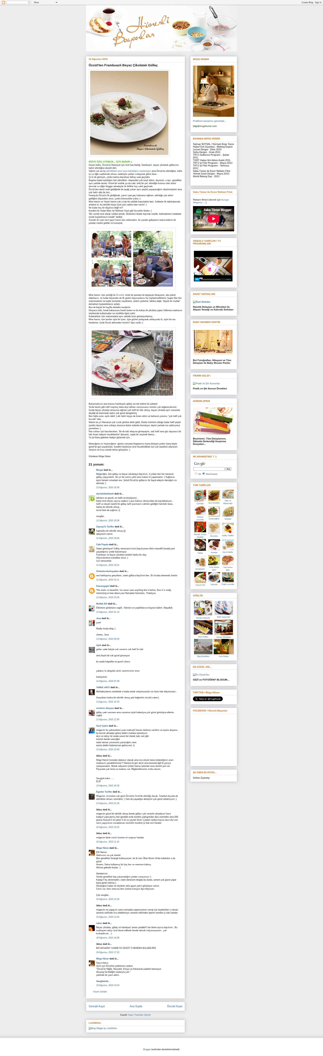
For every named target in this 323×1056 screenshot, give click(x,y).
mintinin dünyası (105, 708)
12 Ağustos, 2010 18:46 (107, 538)
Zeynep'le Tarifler (105, 526)
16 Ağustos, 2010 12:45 (107, 917)
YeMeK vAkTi (103, 687)
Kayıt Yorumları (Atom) (139, 1015)
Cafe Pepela (102, 544)
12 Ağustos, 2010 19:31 (107, 565)
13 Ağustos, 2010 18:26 (107, 785)
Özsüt (119, 295)
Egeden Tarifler (104, 792)
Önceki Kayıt (174, 1006)
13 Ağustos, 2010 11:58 (107, 719)
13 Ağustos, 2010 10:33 (107, 702)
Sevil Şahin (102, 726)
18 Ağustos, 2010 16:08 (107, 937)
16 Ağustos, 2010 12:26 (107, 899)
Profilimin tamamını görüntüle (208, 121)
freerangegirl (103, 586)
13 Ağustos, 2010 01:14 (107, 612)
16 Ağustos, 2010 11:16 (107, 841)
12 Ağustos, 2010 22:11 (107, 579)
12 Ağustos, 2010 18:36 (107, 520)
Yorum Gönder (100, 991)
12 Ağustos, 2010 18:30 (107, 487)
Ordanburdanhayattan (107, 571)
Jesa (98, 618)
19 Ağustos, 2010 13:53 (107, 985)
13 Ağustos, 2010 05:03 (107, 639)
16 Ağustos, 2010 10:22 (107, 827)
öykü (98, 645)
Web (199, 474)
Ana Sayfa (136, 1006)
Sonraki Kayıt (97, 1006)
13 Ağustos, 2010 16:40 (107, 749)
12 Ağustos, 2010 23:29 (107, 597)
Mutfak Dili (101, 603)
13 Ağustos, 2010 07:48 (107, 681)
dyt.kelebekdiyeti (105, 493)
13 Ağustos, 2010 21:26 (107, 803)
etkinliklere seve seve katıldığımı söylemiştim (129, 171)
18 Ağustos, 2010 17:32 (107, 952)
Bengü (99, 470)
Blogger (147, 1049)
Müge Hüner (102, 848)
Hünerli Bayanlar (211, 474)
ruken (99, 923)
